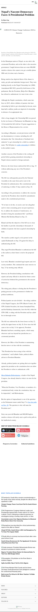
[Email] (20, 25)
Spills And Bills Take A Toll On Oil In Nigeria (14, 563)
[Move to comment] (23, 25)
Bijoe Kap (6, 20)
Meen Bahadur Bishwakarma (10, 375)
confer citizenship (22, 145)
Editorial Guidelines (27, 444)
